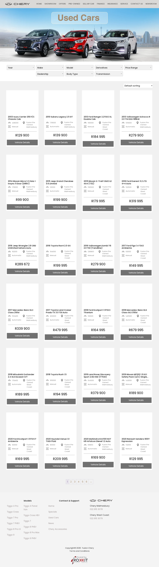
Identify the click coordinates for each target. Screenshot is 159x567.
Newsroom (151, 3)
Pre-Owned (74, 3)
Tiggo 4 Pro (12, 506)
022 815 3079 (96, 518)
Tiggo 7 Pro (12, 517)
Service (124, 3)
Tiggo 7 (27, 521)
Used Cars (53, 517)
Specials (52, 511)
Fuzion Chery (17, 4)
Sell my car (88, 3)
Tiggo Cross (13, 511)
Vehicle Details (22, 142)
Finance (101, 3)
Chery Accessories (57, 529)
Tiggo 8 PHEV (30, 526)
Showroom (50, 3)
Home (39, 3)
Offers (62, 3)
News (51, 523)
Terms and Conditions (79, 551)
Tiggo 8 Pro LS (14, 529)
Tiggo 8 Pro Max (31, 532)
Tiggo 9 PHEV (30, 538)
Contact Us (137, 3)
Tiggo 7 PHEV (13, 523)
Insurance (112, 3)
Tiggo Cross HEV (31, 515)
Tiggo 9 (10, 534)
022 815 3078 (96, 509)
